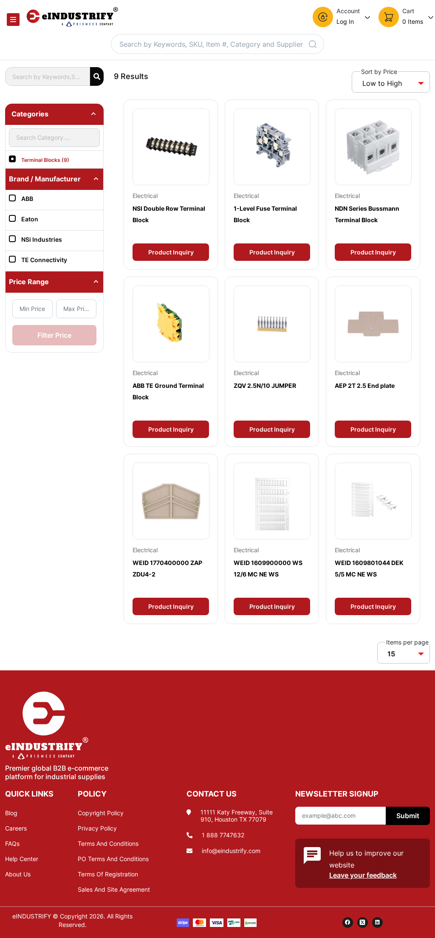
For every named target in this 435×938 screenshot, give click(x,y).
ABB (27, 198)
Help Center (21, 858)
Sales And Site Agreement (114, 889)
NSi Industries (41, 239)
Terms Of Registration (108, 874)
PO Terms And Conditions (113, 858)
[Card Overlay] (171, 184)
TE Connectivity (44, 259)
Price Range (29, 281)
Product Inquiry (171, 252)
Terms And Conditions (108, 843)
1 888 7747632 (223, 835)
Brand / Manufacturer (45, 179)
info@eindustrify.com (231, 850)
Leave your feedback (363, 875)
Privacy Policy (97, 828)
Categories (29, 114)
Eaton (29, 219)
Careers (16, 828)
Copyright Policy (101, 813)
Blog (11, 813)
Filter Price (54, 335)
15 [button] (391, 654)
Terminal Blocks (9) (45, 160)
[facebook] (347, 922)
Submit (407, 815)
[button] (342, 17)
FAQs (12, 843)
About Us (18, 874)
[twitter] (362, 922)
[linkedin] (377, 922)
